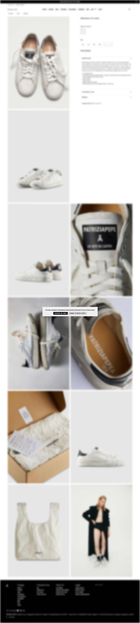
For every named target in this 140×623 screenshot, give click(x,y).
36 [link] (83, 44)
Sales (100, 9)
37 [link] (88, 44)
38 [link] (94, 44)
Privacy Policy (80, 590)
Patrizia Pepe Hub (61, 592)
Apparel (51, 9)
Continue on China (60, 313)
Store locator (41, 594)
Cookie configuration (82, 594)
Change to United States (77, 313)
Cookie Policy (79, 588)
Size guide (40, 592)
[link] (82, 31)
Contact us (40, 590)
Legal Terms (79, 592)
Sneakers (25, 13)
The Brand (59, 588)
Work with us (60, 594)
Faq (38, 588)
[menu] (72, 10)
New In (44, 9)
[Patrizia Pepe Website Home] (12, 10)
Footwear (63, 9)
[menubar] (72, 10)
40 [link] (105, 44)
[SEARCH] (129, 10)
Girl (93, 9)
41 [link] (111, 44)
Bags (57, 9)
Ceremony (81, 9)
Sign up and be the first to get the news (70, 1)
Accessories (72, 9)
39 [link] (99, 44)
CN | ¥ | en (10, 4)
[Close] (136, 2)
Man (87, 9)
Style (18, 13)
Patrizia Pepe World (62, 590)
